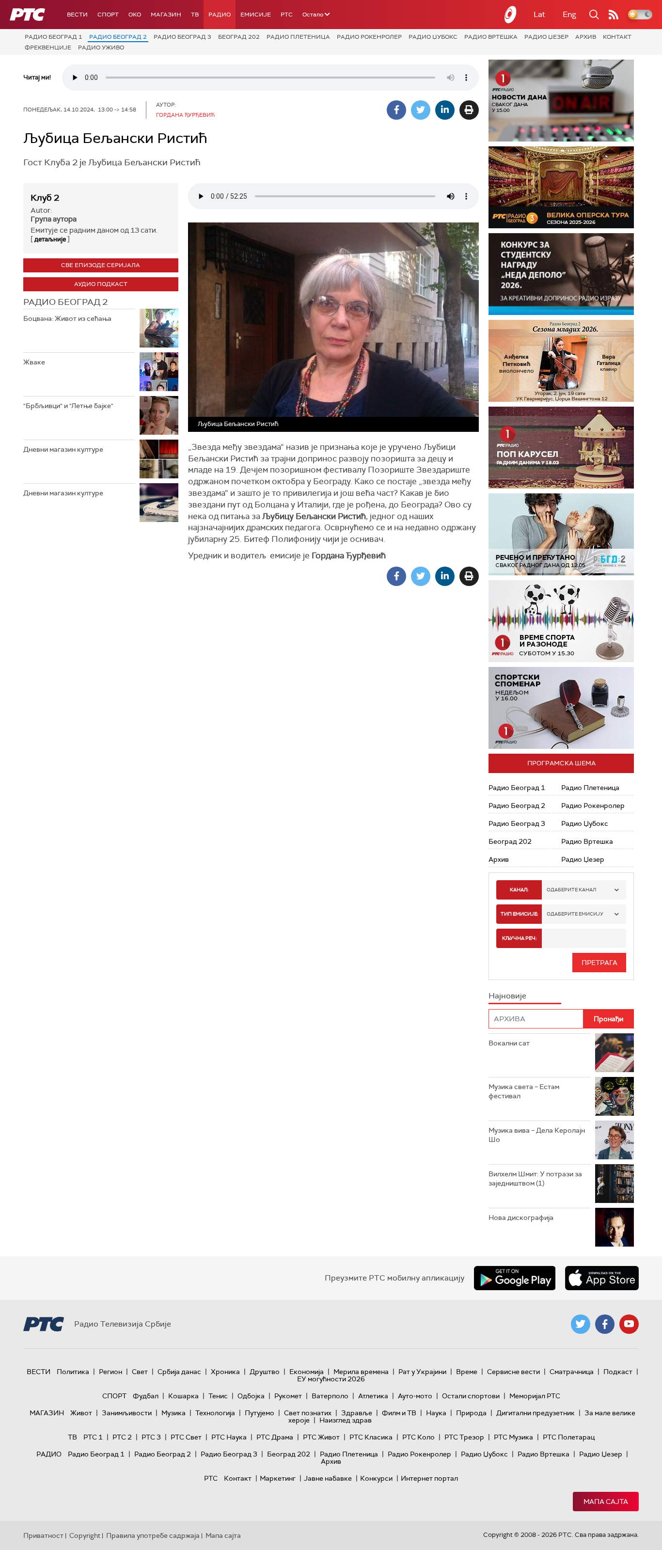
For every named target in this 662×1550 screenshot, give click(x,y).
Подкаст (617, 1371)
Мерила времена (361, 1371)
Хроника (225, 1371)
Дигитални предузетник (535, 1412)
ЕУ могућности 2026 (331, 1379)
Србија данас (179, 1371)
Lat (539, 14)
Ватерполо (330, 1396)
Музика (173, 1412)
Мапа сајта (605, 1501)
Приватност (43, 1535)
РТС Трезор (464, 1437)
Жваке (34, 362)
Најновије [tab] (507, 996)
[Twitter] (420, 110)
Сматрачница (572, 1371)
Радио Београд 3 (182, 37)
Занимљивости (127, 1412)
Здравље (356, 1412)
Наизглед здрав (345, 1420)
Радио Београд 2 (118, 37)
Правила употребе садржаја (153, 1535)
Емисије (255, 14)
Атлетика (373, 1396)
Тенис (218, 1396)
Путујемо (259, 1412)
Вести (77, 14)
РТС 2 (122, 1437)
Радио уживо (101, 47)
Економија (306, 1371)
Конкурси (376, 1478)
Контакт (617, 37)
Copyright (84, 1535)
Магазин (166, 14)
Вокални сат (509, 1043)
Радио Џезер (546, 37)
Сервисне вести (513, 1371)
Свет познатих (307, 1412)
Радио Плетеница (298, 37)
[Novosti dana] (561, 101)
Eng (569, 14)
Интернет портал (429, 1478)
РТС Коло (418, 1437)
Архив (585, 37)
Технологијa (215, 1412)
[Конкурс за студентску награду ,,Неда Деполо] (561, 274)
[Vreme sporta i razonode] (561, 621)
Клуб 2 (45, 198)
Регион (110, 1371)
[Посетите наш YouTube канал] (629, 1324)
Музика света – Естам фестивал (524, 1091)
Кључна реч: (519, 938)
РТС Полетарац (569, 1437)
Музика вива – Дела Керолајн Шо (537, 1135)
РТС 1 (93, 1437)
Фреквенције (48, 47)
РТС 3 (151, 1437)
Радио (219, 14)
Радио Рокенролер (369, 37)
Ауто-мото (415, 1396)
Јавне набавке (328, 1478)
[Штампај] (469, 110)
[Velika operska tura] (561, 187)
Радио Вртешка (491, 37)
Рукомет (288, 1396)
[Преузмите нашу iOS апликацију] (602, 1278)
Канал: (519, 889)
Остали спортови (471, 1396)
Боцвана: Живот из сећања (67, 318)
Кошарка (183, 1396)
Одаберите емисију (575, 914)
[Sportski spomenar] (561, 708)
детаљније (50, 239)
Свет (140, 1371)
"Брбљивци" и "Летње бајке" (68, 405)
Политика (73, 1371)
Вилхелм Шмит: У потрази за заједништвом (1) (535, 1179)
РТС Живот (321, 1437)
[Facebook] (396, 110)
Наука (436, 1412)
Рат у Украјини (422, 1371)
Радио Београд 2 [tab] (65, 302)
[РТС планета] (510, 14)
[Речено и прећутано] (561, 534)
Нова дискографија (521, 1217)
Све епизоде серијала (100, 265)
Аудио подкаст (100, 284)
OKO (134, 14)
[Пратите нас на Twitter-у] (580, 1324)
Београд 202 (239, 37)
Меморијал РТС (534, 1396)
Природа (471, 1412)
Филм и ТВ (399, 1412)
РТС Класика (371, 1437)
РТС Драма (274, 1437)
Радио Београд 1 (53, 37)
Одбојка (251, 1396)
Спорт (108, 14)
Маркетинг (278, 1478)
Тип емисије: (519, 914)
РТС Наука (229, 1437)
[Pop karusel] (561, 448)
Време (466, 1371)
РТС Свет (186, 1437)
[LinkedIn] (445, 110)
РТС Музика (513, 1437)
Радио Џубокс (433, 37)
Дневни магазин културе (63, 449)
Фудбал (145, 1396)
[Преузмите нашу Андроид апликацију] (514, 1278)
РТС (287, 14)
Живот (81, 1412)
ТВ (195, 14)
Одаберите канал (571, 889)
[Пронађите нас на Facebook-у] (605, 1324)
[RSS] (613, 14)
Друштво (265, 1371)
